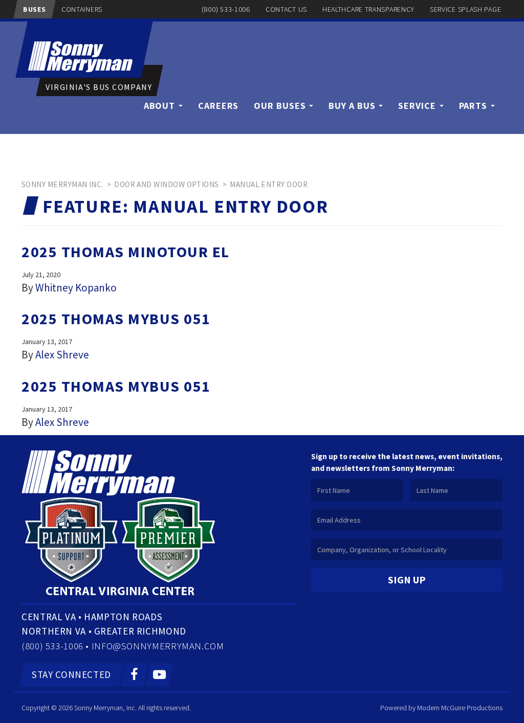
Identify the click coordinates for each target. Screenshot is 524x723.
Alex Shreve (62, 354)
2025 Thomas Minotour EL (125, 251)
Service (418, 105)
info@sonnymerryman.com (158, 646)
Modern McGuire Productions (460, 707)
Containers (81, 9)
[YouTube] (159, 675)
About (161, 105)
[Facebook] (135, 675)
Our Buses (281, 105)
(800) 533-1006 (226, 9)
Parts (474, 105)
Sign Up (407, 579)
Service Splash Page (465, 9)
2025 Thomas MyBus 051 (116, 318)
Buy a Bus (353, 105)
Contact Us (286, 9)
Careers (218, 105)
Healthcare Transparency (368, 9)
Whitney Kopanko (76, 288)
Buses (34, 9)
